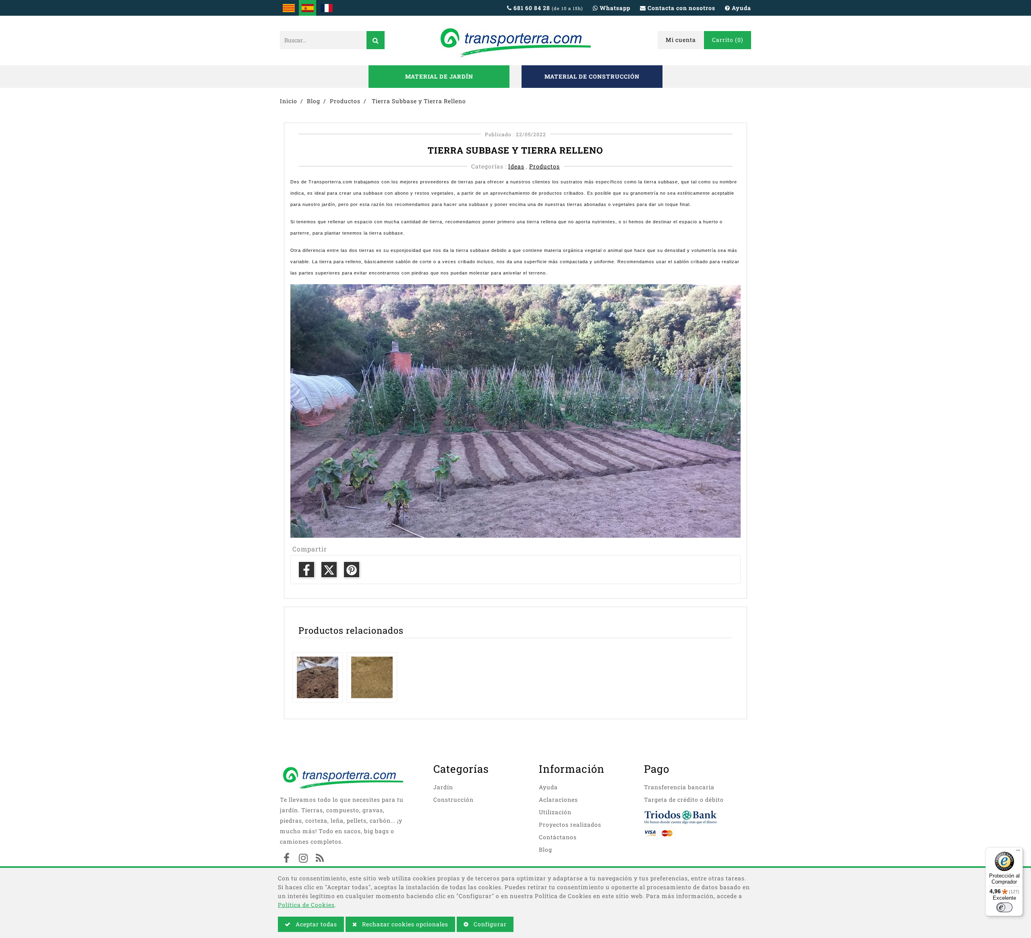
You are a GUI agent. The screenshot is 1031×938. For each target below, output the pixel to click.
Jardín (443, 787)
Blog (545, 849)
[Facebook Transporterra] (287, 859)
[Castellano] (307, 8)
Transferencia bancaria (679, 787)
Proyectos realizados (570, 824)
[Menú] (1018, 852)
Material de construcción (592, 76)
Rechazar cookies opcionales (404, 924)
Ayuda (548, 787)
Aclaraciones (558, 799)
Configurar (489, 924)
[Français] (326, 8)
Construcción (453, 799)
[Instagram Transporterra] (303, 859)
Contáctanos (558, 837)
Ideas (516, 166)
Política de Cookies (306, 905)
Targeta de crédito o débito (684, 799)
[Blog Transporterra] (320, 859)
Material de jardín (439, 76)
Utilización (555, 812)
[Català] (288, 8)
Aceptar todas (315, 924)
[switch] (1004, 907)
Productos (544, 166)
